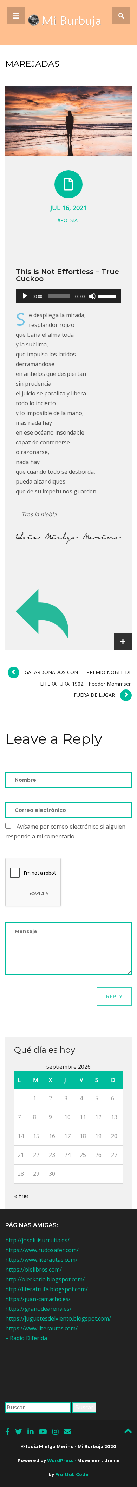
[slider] (108, 295)
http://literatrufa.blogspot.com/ (46, 1289)
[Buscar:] (38, 1407)
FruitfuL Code (72, 1474)
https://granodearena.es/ (38, 1309)
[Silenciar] (92, 296)
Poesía (69, 220)
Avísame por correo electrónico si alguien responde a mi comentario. (65, 831)
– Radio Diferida (26, 1338)
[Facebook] (7, 1432)
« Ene (21, 1196)
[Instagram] (55, 1432)
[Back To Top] (128, 1433)
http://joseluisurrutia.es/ (37, 1240)
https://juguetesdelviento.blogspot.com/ (58, 1318)
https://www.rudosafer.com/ (42, 1250)
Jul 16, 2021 (68, 207)
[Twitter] (18, 1432)
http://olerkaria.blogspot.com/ (45, 1279)
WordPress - (62, 1460)
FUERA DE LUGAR (94, 695)
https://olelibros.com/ (33, 1269)
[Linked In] (30, 1432)
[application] (68, 296)
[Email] (67, 1432)
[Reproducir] (24, 296)
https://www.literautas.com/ (41, 1260)
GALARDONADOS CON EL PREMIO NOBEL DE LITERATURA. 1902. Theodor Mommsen (78, 678)
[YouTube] (43, 1432)
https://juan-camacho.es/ (38, 1299)
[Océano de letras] (69, 22)
